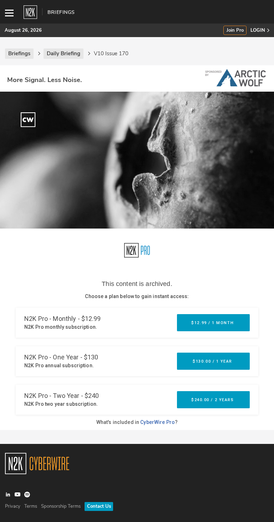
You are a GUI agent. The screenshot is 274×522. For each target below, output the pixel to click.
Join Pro (235, 30)
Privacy (12, 506)
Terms (30, 506)
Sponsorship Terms (61, 506)
